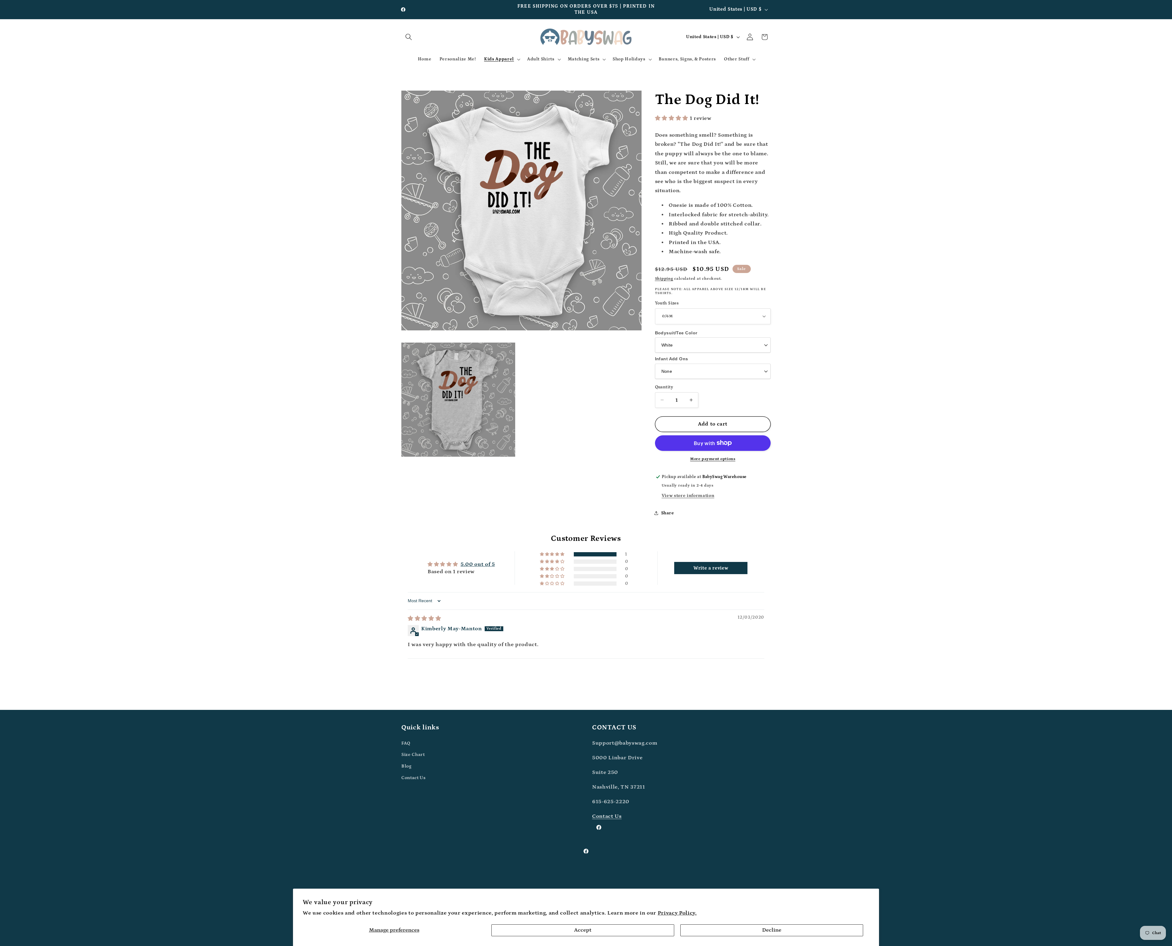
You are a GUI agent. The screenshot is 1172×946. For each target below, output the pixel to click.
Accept (582, 930)
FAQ (406, 743)
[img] (424, 619)
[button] (408, 37)
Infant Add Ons (671, 358)
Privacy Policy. (677, 913)
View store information (688, 495)
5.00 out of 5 (478, 564)
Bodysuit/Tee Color (676, 332)
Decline (771, 930)
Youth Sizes (667, 303)
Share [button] (667, 513)
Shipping (664, 278)
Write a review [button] (710, 568)
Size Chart (413, 754)
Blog (406, 765)
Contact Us (413, 777)
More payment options (712, 459)
